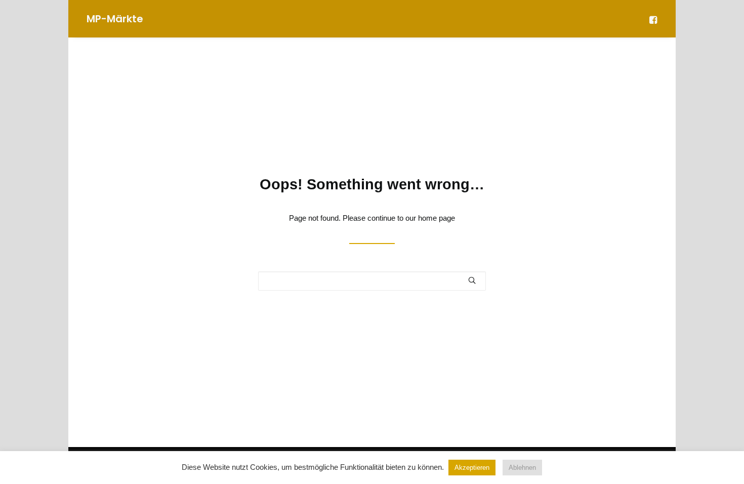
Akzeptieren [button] (471, 467)
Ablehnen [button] (522, 467)
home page (436, 218)
